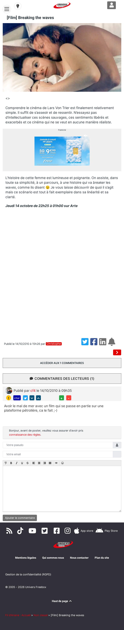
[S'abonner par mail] (112, 343)
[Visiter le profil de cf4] (8, 390)
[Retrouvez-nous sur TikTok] (21, 531)
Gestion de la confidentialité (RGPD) (28, 574)
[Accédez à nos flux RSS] (10, 531)
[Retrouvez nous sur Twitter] (45, 531)
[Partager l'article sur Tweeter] (85, 343)
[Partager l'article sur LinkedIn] (103, 343)
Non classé (41, 615)
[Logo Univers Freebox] (62, 5)
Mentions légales (25, 557)
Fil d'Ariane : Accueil (18, 615)
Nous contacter (79, 557)
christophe (54, 343)
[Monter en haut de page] (38, 397)
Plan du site (102, 557)
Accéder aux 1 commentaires (62, 363)
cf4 (33, 390)
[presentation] (5, 463)
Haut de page (60, 601)
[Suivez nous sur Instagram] (68, 531)
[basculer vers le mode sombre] (17, 6)
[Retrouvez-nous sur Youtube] (33, 531)
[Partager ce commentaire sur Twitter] (25, 397)
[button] (5, 463)
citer (17, 398)
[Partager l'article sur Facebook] (94, 343)
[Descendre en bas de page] (31, 397)
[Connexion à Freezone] (111, 5)
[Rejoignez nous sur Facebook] (57, 531)
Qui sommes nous (53, 557)
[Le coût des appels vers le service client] (117, 352)
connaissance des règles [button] (24, 434)
